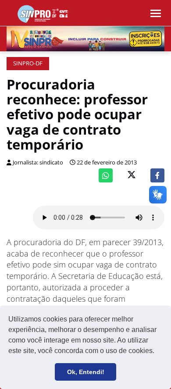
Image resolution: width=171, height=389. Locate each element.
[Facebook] (157, 175)
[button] (157, 351)
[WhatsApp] (106, 175)
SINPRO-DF (28, 63)
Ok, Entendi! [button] (85, 371)
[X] (131, 176)
